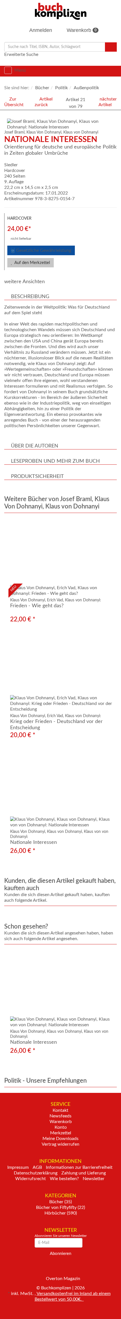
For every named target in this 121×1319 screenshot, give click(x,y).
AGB (37, 1167)
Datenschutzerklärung (35, 1173)
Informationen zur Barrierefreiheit (79, 1167)
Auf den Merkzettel (32, 263)
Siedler (11, 165)
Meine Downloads (60, 1138)
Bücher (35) (60, 1202)
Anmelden (40, 30)
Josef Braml (14, 132)
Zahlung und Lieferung (83, 1173)
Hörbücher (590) (60, 1213)
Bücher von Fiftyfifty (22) (60, 1207)
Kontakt (60, 1110)
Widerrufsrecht (30, 1178)
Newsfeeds (60, 1116)
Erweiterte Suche (21, 54)
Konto (61, 1127)
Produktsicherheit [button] (37, 476)
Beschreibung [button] (30, 296)
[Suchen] (111, 47)
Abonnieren (60, 1254)
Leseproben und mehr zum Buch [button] (55, 461)
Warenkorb (81, 30)
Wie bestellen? (64, 1178)
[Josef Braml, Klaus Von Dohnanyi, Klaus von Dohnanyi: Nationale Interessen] (62, 124)
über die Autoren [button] (34, 446)
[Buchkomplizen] (60, 11)
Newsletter (93, 1178)
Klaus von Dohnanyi (80, 132)
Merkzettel (60, 1133)
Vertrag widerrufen (60, 1144)
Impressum (18, 1167)
